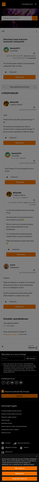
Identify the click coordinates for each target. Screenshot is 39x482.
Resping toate (19, 473)
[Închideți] (37, 456)
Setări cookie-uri (19, 468)
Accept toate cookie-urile (19, 478)
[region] (19, 468)
